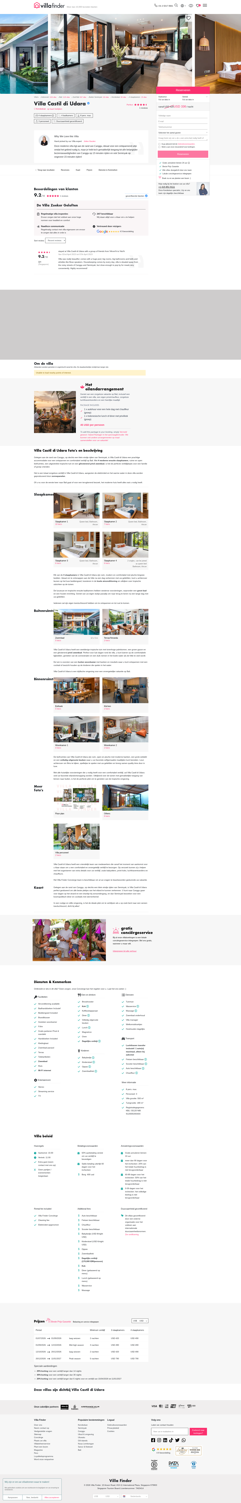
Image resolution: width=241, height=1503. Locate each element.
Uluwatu (81, 1437)
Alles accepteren (51, 1497)
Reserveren (183, 154)
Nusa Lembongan (86, 1444)
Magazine (38, 1450)
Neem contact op (41, 1428)
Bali (79, 1450)
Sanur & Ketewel (85, 1447)
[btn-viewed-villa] (191, 5)
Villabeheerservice (42, 1444)
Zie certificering (132, 1234)
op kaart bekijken (54, 109)
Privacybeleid (113, 1428)
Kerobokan (41, 109)
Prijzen (89, 170)
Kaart (78, 170)
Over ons (38, 1425)
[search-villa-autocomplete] (176, 5)
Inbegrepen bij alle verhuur (125, 951)
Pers (36, 1453)
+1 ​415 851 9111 (166, 187)
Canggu (81, 1431)
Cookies (110, 1431)
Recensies (65, 170)
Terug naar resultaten (46, 170)
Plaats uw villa (40, 1440)
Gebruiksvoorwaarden (186, 144)
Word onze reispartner (44, 1459)
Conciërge (38, 1437)
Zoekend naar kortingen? (198, 1431)
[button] (91, 451)
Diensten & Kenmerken (108, 170)
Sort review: (39, 240)
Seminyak (82, 1428)
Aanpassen (13, 1497)
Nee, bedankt (32, 1497)
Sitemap (37, 1434)
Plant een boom (41, 1447)
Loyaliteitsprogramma (43, 1456)
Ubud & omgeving (86, 1434)
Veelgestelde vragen (43, 1431)
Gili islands (82, 1440)
